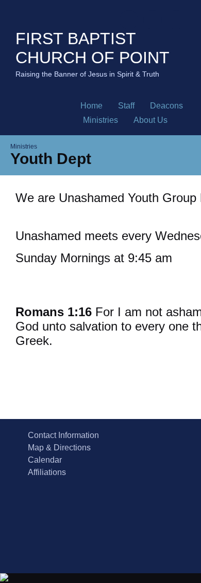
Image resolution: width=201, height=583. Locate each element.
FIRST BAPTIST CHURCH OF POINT (92, 48)
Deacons (166, 105)
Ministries (100, 120)
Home (91, 105)
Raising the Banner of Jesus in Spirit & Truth (87, 74)
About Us (150, 120)
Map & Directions (57, 447)
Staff (126, 105)
